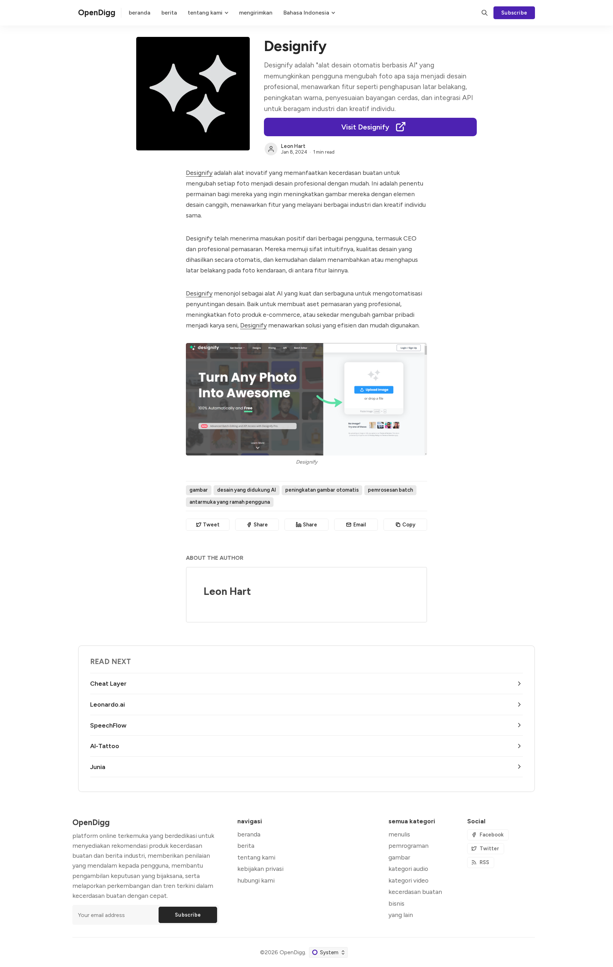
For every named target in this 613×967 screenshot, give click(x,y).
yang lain (400, 914)
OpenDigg (292, 952)
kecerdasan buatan (415, 891)
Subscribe (514, 13)
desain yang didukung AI (246, 490)
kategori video (408, 880)
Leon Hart (293, 146)
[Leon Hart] (271, 149)
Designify (199, 172)
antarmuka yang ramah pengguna (229, 502)
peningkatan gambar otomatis (322, 490)
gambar (198, 490)
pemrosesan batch (390, 490)
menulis (399, 834)
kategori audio (408, 868)
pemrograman (408, 845)
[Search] (484, 12)
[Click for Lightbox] (306, 399)
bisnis (396, 903)
